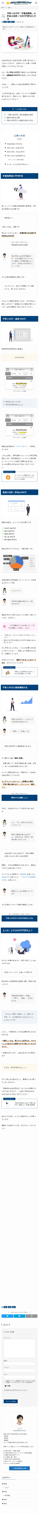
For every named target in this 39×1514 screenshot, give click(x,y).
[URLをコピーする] (31, 1316)
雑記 (5, 1503)
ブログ (7, 1488)
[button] (7, 1316)
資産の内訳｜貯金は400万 (16, 152)
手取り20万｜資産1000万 (15, 148)
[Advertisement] (20, 1218)
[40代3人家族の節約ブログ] (19, 3)
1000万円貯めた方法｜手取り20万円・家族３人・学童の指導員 (25, 1104)
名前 (6, 1361)
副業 (5, 22)
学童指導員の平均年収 (14, 144)
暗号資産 (7, 1495)
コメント (7, 1338)
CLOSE (20, 139)
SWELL (24, 874)
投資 (9, 22)
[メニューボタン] (3, 3)
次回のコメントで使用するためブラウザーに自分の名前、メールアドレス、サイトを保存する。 (20, 1381)
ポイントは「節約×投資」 (16, 160)
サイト (6, 1374)
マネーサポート (22, 446)
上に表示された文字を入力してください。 (16, 1390)
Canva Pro (6, 877)
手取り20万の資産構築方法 (16, 156)
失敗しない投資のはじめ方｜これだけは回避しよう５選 (25, 672)
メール (6, 1367)
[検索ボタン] (36, 3)
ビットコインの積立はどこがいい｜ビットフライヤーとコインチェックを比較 (25, 477)
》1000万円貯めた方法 (19, 1468)
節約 (13, 22)
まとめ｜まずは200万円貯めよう (18, 164)
